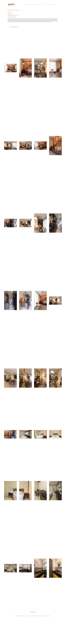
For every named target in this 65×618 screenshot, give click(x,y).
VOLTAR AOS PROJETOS (14, 26)
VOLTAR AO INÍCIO (33, 612)
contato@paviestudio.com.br (20, 615)
